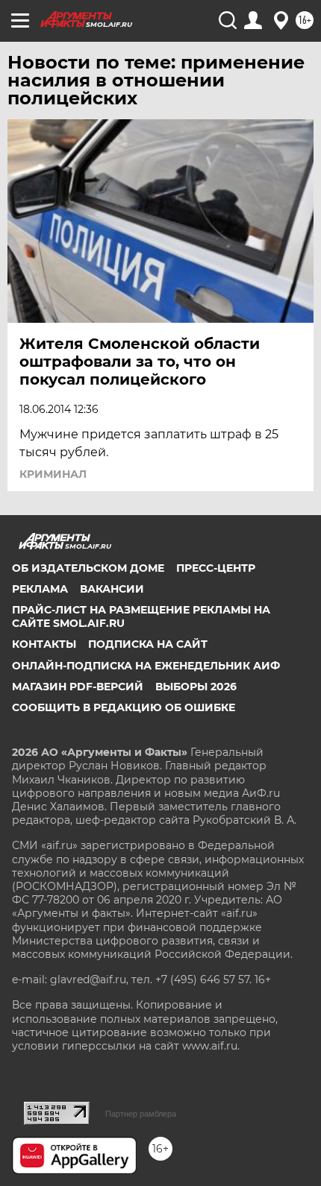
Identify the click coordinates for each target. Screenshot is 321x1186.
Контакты (44, 644)
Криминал (53, 474)
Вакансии (112, 589)
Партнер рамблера (140, 1113)
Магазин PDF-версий (77, 686)
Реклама (40, 589)
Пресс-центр (215, 568)
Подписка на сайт (148, 644)
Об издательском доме (88, 568)
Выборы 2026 (196, 686)
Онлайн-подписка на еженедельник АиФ (146, 665)
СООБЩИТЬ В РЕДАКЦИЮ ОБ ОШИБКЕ (123, 707)
